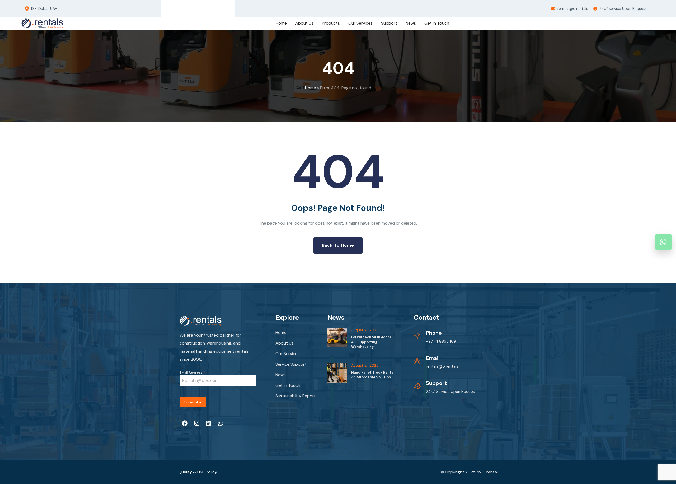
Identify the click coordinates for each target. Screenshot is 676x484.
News (280, 375)
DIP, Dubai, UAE (43, 8)
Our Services (287, 353)
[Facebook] (178, 7)
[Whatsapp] (217, 7)
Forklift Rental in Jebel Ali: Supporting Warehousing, (371, 342)
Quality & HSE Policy (197, 472)
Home (310, 88)
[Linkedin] (204, 7)
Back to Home (338, 245)
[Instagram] (191, 7)
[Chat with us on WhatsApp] (663, 242)
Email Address (192, 372)
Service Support (291, 364)
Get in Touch (287, 385)
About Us (284, 343)
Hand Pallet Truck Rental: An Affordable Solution (373, 374)
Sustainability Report (295, 396)
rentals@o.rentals (572, 8)
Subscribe (192, 402)
